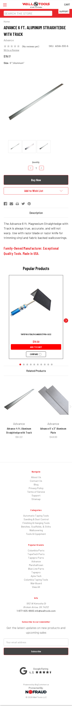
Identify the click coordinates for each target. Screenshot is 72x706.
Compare (34, 354)
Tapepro (36, 572)
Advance (36, 561)
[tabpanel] (19, 409)
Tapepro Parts (36, 557)
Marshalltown (36, 565)
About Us (36, 477)
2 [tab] (38, 441)
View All (36, 586)
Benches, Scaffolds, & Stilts (36, 526)
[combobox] (28, 13)
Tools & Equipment (36, 533)
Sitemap (36, 499)
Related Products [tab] (36, 370)
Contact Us (36, 480)
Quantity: (36, 162)
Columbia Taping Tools (36, 579)
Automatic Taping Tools (36, 515)
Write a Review (11, 50)
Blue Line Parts (36, 568)
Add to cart (36, 347)
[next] (66, 320)
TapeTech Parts (36, 554)
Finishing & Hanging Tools (36, 522)
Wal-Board (36, 583)
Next (70, 406)
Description (36, 212)
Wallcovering (36, 530)
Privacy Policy (36, 488)
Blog (36, 484)
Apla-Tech (36, 575)
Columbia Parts (36, 550)
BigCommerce (42, 684)
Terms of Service (36, 491)
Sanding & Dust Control (36, 519)
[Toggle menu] (5, 5)
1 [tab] (33, 441)
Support (64, 11)
